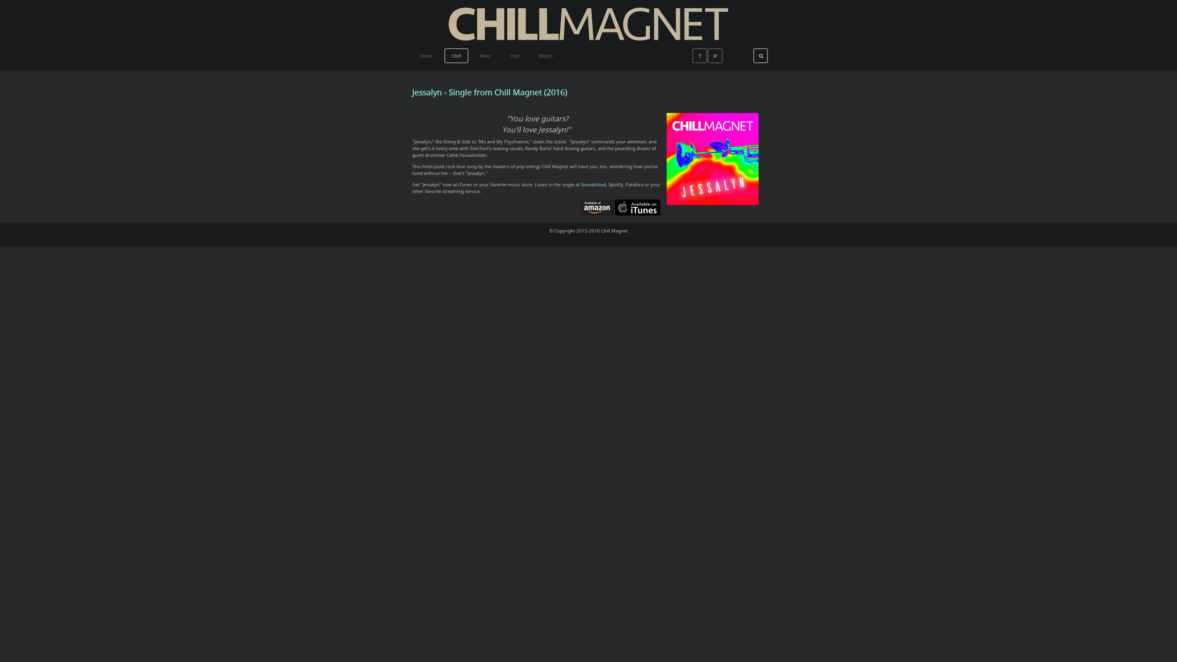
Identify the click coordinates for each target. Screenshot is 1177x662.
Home (426, 56)
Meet (485, 56)
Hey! (515, 56)
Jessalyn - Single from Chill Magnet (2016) (489, 92)
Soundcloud (593, 184)
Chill (456, 56)
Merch (546, 56)
